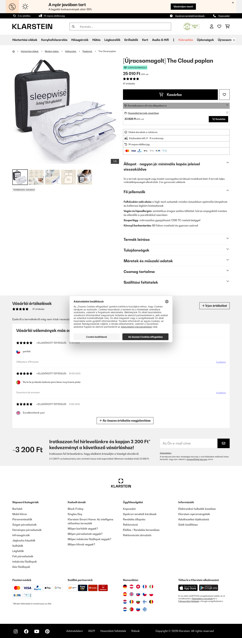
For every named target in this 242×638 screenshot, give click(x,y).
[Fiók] (211, 27)
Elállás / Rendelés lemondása (141, 530)
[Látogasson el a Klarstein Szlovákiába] (138, 594)
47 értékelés (129, 83)
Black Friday (75, 508)
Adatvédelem (166, 453)
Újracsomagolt (228, 40)
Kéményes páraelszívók (27, 530)
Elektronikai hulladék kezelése (197, 508)
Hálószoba (71, 51)
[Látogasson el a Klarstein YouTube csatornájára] (36, 631)
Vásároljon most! (183, 6)
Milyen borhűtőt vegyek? (83, 528)
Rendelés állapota (134, 519)
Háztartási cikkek (30, 51)
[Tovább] (233, 40)
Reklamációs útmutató (137, 535)
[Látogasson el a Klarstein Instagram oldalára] (15, 631)
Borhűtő (17, 508)
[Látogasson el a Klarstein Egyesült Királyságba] (132, 594)
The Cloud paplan (107, 51)
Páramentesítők (22, 519)
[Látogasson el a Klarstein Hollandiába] (125, 609)
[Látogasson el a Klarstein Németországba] (125, 587)
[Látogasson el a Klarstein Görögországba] (145, 609)
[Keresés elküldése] (73, 27)
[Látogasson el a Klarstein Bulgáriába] (138, 602)
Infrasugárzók (21, 535)
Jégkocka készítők (23, 540)
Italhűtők (17, 545)
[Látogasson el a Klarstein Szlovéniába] (138, 609)
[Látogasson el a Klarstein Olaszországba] (151, 587)
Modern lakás (52, 51)
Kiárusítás (185, 40)
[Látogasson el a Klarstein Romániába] (132, 602)
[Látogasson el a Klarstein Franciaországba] (145, 587)
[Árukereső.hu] (191, 26)
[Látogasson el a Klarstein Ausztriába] (132, 587)
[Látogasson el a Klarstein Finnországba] (145, 602)
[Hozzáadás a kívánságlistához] (224, 94)
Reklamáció (130, 524)
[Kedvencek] (219, 27)
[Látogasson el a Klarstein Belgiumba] (151, 602)
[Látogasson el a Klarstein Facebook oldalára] (26, 631)
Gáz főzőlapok (21, 566)
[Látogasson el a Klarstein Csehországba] (145, 594)
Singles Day (75, 514)
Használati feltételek (113, 631)
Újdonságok (205, 40)
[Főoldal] (16, 51)
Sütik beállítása (188, 524)
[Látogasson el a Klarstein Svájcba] (138, 587)
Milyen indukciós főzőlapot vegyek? (89, 539)
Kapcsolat (224, 15)
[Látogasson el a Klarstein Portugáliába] (132, 609)
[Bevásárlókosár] (227, 27)
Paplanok (87, 51)
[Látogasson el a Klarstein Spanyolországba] (125, 594)
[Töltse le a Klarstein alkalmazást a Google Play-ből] (208, 588)
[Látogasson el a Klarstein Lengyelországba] (151, 594)
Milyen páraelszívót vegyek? (85, 533)
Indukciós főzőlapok (24, 561)
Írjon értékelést (216, 305)
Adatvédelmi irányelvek (202, 598)
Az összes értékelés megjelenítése (126, 420)
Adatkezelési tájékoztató (193, 519)
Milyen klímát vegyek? (81, 544)
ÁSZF (91, 631)
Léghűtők (18, 551)
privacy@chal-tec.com (197, 459)
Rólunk (135, 631)
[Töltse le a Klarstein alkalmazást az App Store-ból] (188, 588)
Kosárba (174, 94)
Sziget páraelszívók (24, 524)
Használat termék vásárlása (143, 113)
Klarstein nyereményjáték (194, 514)
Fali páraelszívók (22, 556)
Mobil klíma (19, 514)
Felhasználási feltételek (188, 601)
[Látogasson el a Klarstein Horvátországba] (125, 602)
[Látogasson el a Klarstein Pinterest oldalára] (47, 631)
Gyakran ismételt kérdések (190, 15)
